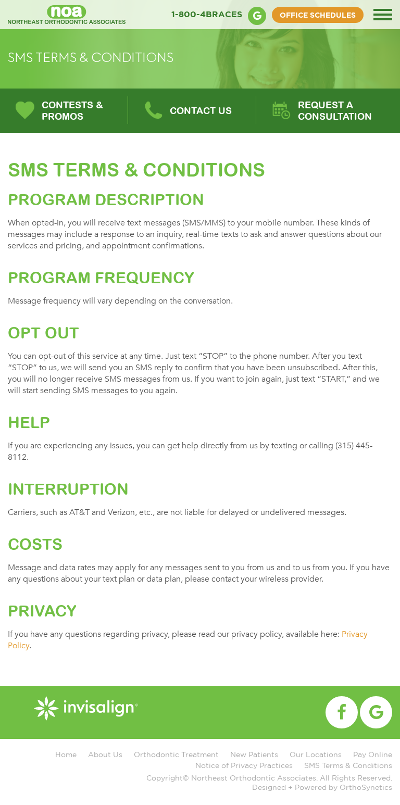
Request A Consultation (335, 110)
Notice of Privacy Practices (244, 765)
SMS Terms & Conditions (348, 765)
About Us (105, 754)
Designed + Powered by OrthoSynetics (322, 787)
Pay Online (372, 754)
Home (66, 754)
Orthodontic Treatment (176, 754)
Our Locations (316, 754)
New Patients (254, 754)
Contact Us (201, 110)
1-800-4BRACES (206, 14)
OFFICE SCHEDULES (318, 15)
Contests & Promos (72, 110)
